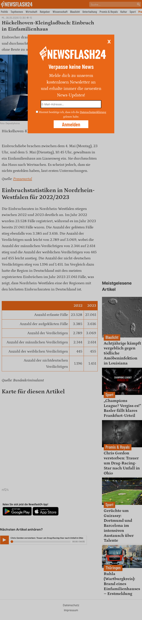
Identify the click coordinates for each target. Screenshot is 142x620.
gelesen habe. (71, 116)
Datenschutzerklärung (93, 112)
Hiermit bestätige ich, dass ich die (59, 112)
